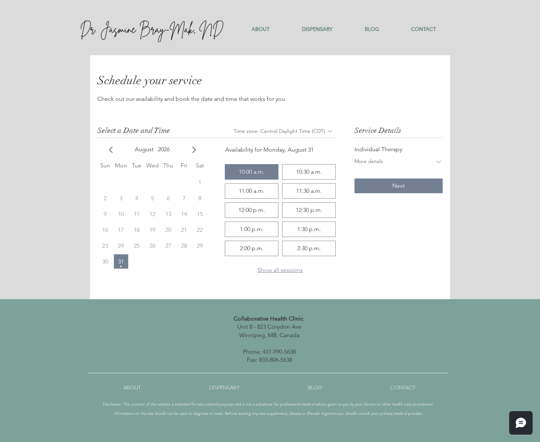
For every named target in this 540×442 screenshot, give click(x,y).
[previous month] (111, 149)
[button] (260, 29)
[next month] (194, 149)
